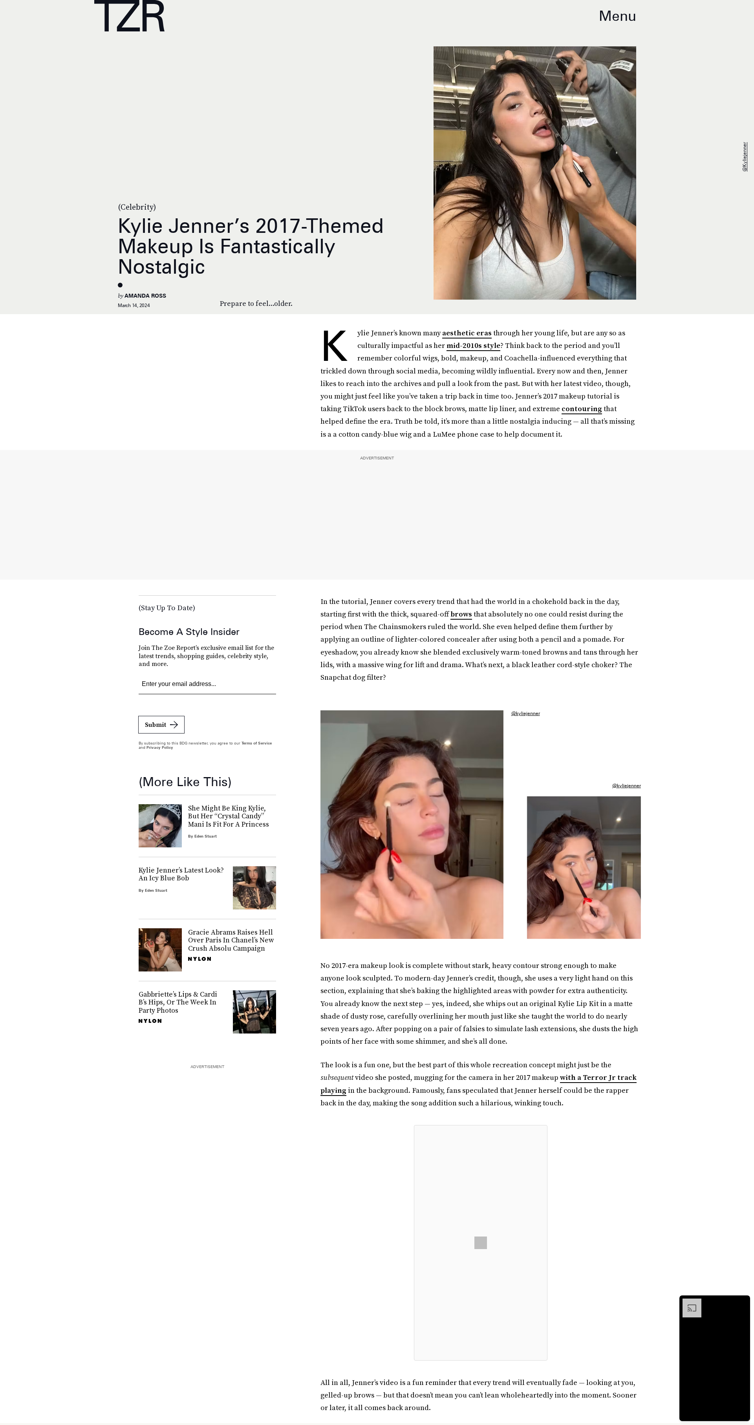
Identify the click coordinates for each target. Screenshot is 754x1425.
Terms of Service (257, 743)
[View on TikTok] (480, 1242)
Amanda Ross (145, 296)
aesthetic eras (467, 333)
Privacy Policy (159, 747)
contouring (582, 408)
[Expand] (688, 1302)
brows (461, 614)
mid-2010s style (473, 345)
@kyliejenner (744, 157)
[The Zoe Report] (129, 15)
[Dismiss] (741, 1302)
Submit (155, 724)
